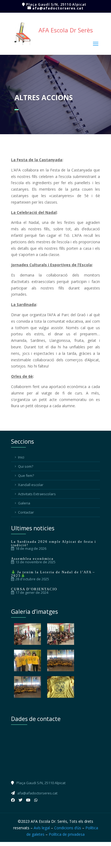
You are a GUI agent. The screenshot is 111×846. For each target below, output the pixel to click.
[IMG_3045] (27, 634)
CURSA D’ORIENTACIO (34, 589)
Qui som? (25, 466)
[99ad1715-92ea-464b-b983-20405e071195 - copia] (60, 687)
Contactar (26, 512)
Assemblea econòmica (32, 558)
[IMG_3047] (27, 660)
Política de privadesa (67, 834)
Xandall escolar (30, 484)
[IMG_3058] (27, 687)
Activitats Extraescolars (37, 493)
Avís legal (42, 827)
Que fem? (26, 475)
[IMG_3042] (60, 634)
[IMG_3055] (60, 660)
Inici (21, 457)
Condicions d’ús (67, 827)
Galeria (24, 503)
